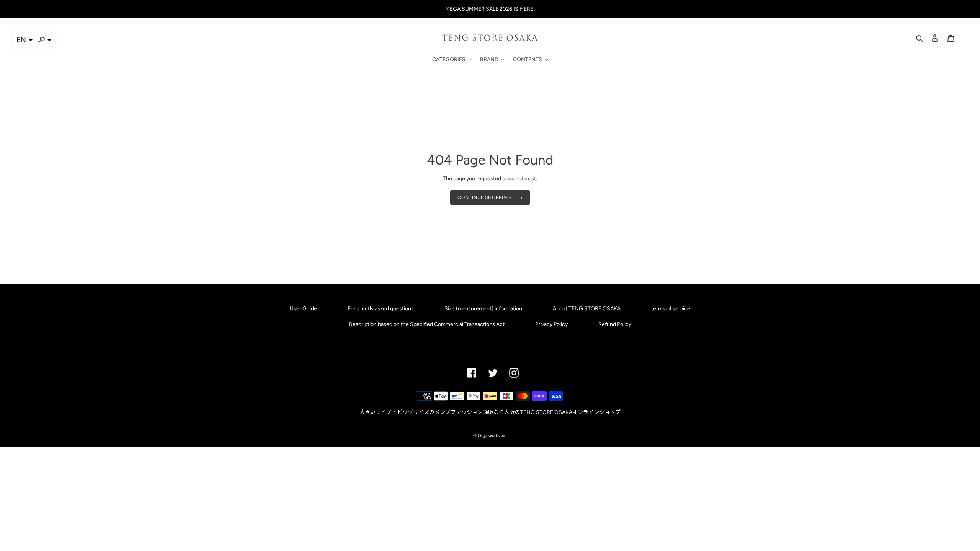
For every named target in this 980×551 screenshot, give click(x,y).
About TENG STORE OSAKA (587, 308)
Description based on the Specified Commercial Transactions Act (427, 324)
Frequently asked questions (381, 308)
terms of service (670, 308)
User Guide (303, 308)
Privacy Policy (551, 324)
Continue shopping (484, 197)
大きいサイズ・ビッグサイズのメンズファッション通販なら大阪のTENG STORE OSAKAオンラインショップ (490, 412)
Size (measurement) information (483, 308)
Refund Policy (614, 324)
